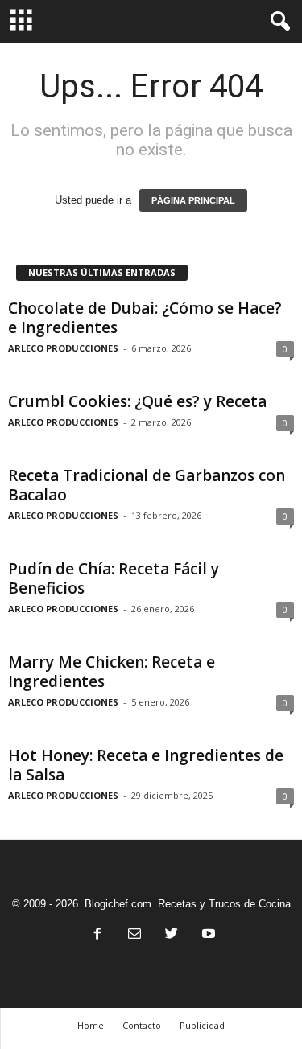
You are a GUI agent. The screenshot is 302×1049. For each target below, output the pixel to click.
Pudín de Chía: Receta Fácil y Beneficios (113, 578)
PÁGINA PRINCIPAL (193, 200)
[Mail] (134, 935)
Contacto (141, 1025)
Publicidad (202, 1025)
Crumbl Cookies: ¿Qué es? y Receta (137, 401)
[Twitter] (171, 935)
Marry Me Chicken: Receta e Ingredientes (111, 672)
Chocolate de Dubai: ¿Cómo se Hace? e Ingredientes (145, 318)
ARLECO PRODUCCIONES (63, 348)
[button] (277, 21)
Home (90, 1025)
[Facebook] (97, 935)
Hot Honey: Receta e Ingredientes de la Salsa (145, 765)
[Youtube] (207, 935)
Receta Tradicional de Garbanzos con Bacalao (146, 485)
